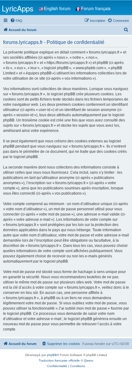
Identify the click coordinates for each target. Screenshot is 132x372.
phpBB (52, 355)
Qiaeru (88, 360)
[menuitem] (16, 20)
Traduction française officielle (59, 360)
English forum (57, 8)
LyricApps (17, 8)
